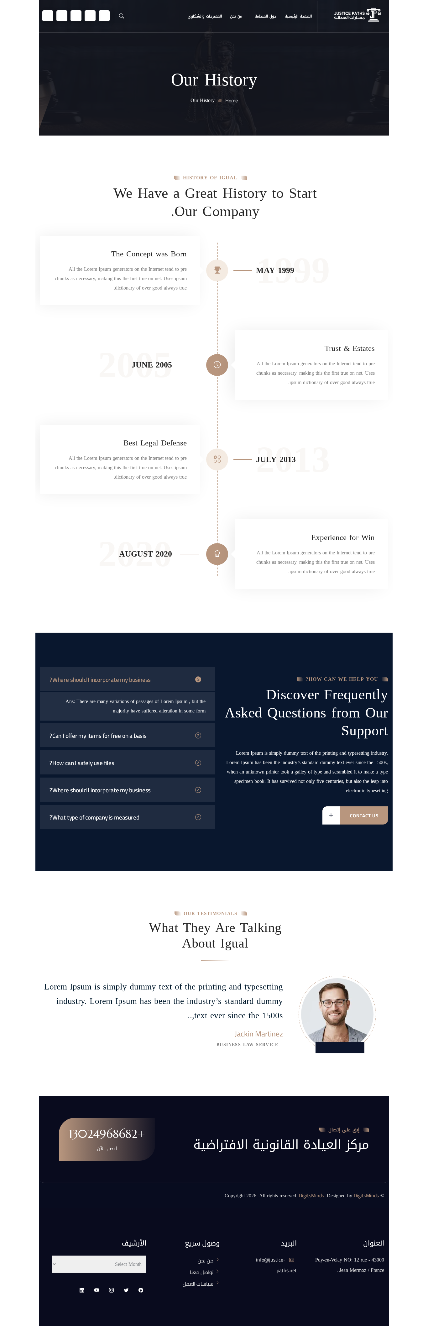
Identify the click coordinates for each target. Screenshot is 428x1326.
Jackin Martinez (259, 1034)
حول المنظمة (265, 16)
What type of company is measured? (94, 817)
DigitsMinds (311, 1195)
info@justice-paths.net (276, 1265)
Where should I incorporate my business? (100, 679)
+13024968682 (107, 1134)
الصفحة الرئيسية (298, 16)
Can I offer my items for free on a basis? (98, 735)
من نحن (236, 16)
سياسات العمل (198, 1283)
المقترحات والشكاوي (205, 16)
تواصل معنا (201, 1272)
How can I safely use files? (82, 762)
